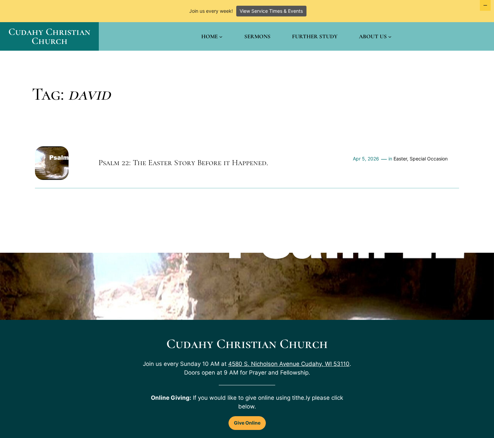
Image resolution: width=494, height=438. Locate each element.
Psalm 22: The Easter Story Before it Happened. (183, 162)
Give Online (247, 423)
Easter (400, 158)
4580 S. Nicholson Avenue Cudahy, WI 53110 (288, 363)
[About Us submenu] (390, 36)
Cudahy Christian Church (49, 36)
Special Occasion (429, 158)
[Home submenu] (220, 36)
